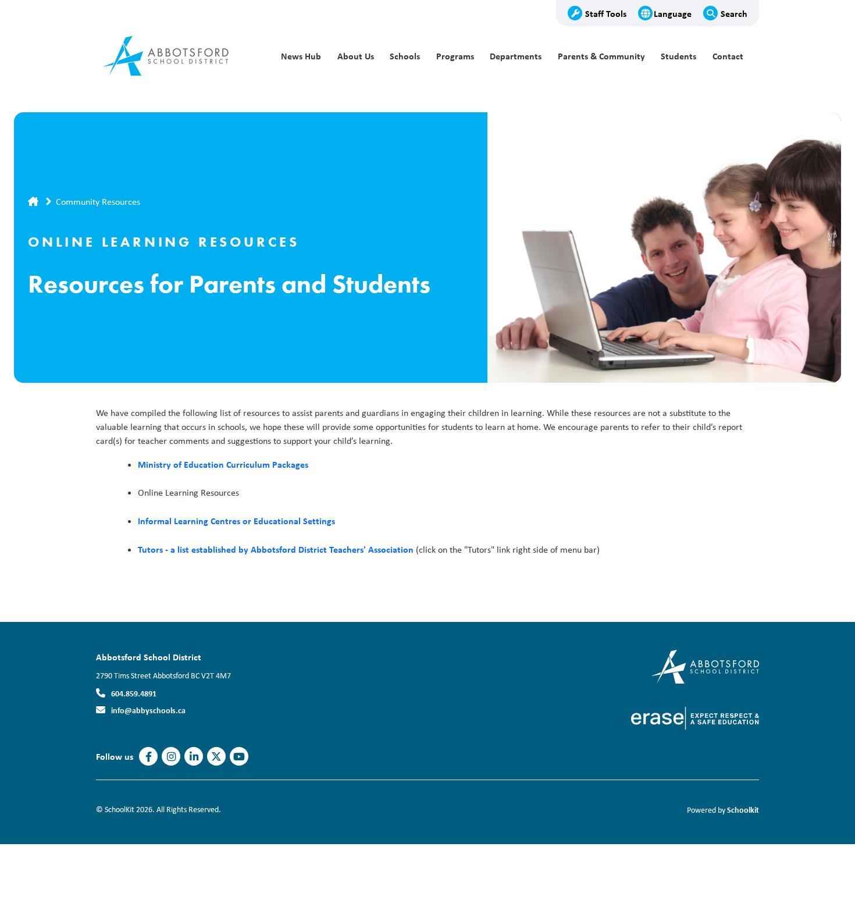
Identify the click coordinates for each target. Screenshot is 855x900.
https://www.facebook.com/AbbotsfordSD (148, 757)
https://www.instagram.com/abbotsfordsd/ (171, 757)
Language (673, 13)
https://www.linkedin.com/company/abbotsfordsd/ (194, 757)
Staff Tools (605, 13)
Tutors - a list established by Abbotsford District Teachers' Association (277, 549)
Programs (455, 56)
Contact (727, 56)
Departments (516, 56)
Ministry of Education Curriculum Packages (223, 464)
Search (734, 13)
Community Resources (98, 201)
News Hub (301, 56)
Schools (405, 56)
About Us (355, 56)
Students (678, 56)
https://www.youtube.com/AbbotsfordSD (239, 757)
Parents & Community (601, 56)
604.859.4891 (133, 693)
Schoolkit (743, 809)
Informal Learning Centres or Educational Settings (236, 520)
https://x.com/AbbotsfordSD (216, 757)
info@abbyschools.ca (148, 710)
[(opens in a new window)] (705, 666)
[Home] (174, 56)
